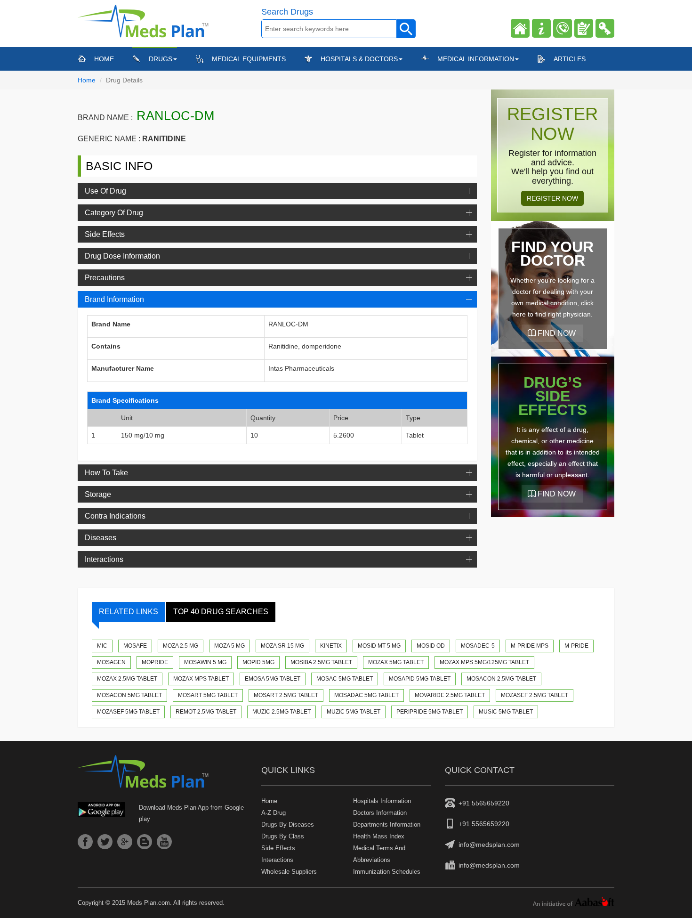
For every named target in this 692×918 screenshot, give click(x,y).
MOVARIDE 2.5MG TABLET (450, 695)
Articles (570, 59)
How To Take (106, 473)
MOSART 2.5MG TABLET (286, 695)
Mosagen (111, 662)
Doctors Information (380, 812)
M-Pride (576, 645)
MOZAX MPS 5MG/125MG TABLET (484, 662)
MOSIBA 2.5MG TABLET (321, 662)
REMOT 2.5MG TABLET (206, 711)
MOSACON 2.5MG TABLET (501, 678)
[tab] (277, 191)
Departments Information (386, 824)
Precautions (105, 278)
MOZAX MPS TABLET (201, 678)
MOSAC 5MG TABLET (344, 678)
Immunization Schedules (386, 871)
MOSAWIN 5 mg (205, 662)
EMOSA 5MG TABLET (272, 678)
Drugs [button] (160, 59)
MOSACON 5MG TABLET (129, 695)
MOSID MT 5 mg (379, 645)
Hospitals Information (382, 800)
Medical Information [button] (475, 59)
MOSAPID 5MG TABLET (420, 678)
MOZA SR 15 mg (282, 645)
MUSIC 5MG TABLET (506, 711)
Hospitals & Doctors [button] (359, 59)
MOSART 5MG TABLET (208, 695)
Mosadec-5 (478, 645)
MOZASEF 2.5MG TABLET (534, 695)
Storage (98, 494)
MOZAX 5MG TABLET (396, 662)
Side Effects (105, 234)
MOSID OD (431, 645)
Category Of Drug (114, 213)
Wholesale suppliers (289, 871)
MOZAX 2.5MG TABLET (127, 678)
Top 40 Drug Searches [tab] (220, 612)
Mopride (155, 662)
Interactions (104, 559)
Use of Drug (105, 191)
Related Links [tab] (128, 612)
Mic (102, 645)
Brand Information (114, 299)
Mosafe (135, 645)
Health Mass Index (378, 836)
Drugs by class (282, 836)
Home (104, 59)
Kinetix (331, 645)
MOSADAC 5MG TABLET (366, 695)
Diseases (100, 538)
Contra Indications (115, 516)
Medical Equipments (249, 59)
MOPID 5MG (258, 662)
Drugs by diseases (287, 824)
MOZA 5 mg (229, 645)
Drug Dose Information (122, 256)
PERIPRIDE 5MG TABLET (429, 711)
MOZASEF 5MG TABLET (128, 711)
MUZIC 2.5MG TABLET (281, 711)
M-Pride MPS (529, 645)
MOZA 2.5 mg (180, 645)
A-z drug (273, 812)
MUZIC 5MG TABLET (353, 711)
